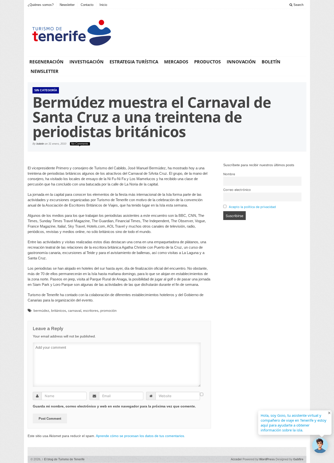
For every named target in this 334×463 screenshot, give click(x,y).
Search (297, 5)
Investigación (86, 62)
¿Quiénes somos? (41, 5)
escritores (90, 311)
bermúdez (41, 311)
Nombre (229, 174)
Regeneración (46, 62)
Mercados (176, 62)
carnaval (74, 311)
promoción (108, 311)
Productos (207, 62)
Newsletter (67, 5)
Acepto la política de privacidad (252, 207)
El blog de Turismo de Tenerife (63, 459)
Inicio (103, 5)
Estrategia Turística (134, 62)
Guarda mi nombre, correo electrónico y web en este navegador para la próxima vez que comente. (114, 406)
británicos (58, 311)
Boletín (271, 62)
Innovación (241, 62)
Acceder (236, 459)
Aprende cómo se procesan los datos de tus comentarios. (140, 436)
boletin (40, 143)
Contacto (87, 5)
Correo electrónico (237, 190)
